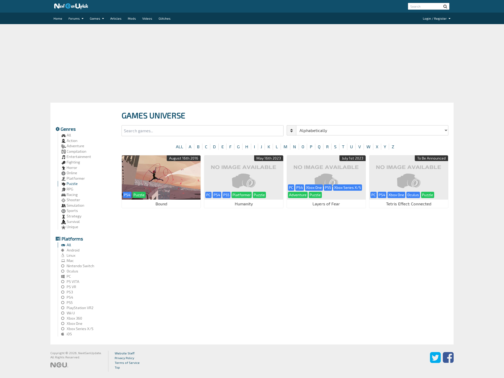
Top (117, 367)
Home (58, 18)
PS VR (71, 286)
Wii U (70, 313)
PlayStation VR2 (79, 307)
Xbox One (74, 323)
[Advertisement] (252, 63)
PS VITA (72, 281)
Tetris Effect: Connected (408, 203)
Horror (71, 167)
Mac (70, 260)
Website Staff (125, 353)
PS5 (69, 302)
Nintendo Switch (80, 266)
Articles (116, 18)
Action (71, 140)
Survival (73, 221)
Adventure (75, 146)
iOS (69, 334)
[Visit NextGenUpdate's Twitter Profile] (435, 361)
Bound (161, 203)
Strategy (73, 216)
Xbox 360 (74, 318)
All (68, 135)
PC (68, 276)
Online (71, 173)
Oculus (72, 271)
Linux (70, 255)
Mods (132, 18)
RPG (69, 189)
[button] (445, 6)
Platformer (75, 178)
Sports (72, 210)
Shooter (73, 200)
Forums (75, 18)
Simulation (75, 205)
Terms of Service (127, 362)
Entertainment (78, 156)
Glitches (165, 18)
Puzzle (72, 183)
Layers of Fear (326, 203)
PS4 (69, 297)
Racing (72, 194)
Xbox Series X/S (79, 328)
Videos (147, 18)
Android (73, 250)
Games (95, 18)
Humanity (244, 203)
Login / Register (435, 18)
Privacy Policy (124, 358)
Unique (72, 226)
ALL (179, 146)
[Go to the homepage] (71, 6)
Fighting (73, 162)
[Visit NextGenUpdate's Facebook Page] (448, 361)
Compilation (76, 151)
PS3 (69, 292)
